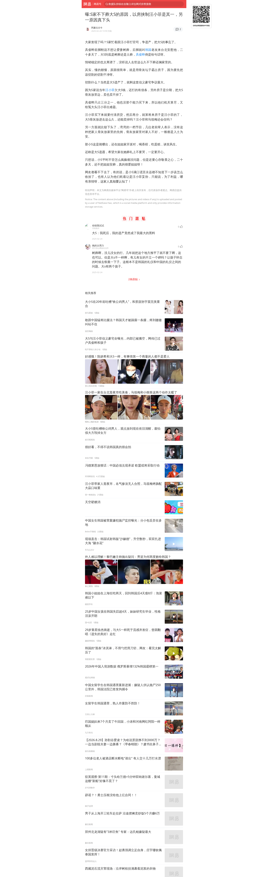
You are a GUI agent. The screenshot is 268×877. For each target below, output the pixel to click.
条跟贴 (133, 279)
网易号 (97, 4)
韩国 (148, 50)
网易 (87, 4)
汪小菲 (110, 90)
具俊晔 (140, 54)
